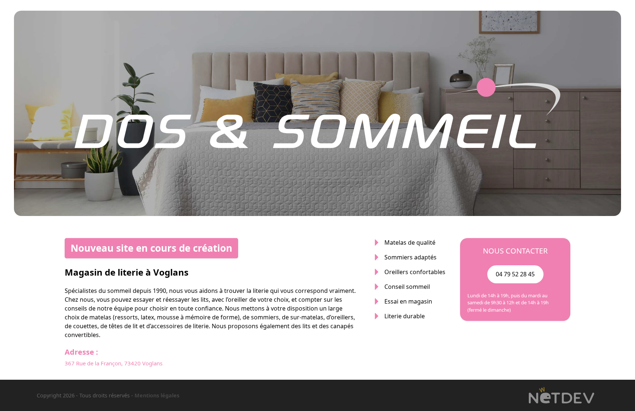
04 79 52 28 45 (515, 274)
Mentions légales (156, 395)
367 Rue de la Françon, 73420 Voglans (113, 363)
